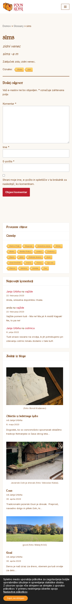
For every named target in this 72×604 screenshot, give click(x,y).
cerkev (39, 251)
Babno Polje (15, 246)
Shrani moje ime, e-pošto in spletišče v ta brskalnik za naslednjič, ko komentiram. (35, 182)
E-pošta (8, 161)
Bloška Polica (25, 251)
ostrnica (30, 328)
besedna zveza (44, 246)
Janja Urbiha (13, 291)
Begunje (28, 246)
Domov (7, 26)
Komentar (9, 103)
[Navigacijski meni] (65, 7)
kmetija (35, 268)
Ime (6, 147)
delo (21, 257)
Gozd (9, 552)
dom (48, 257)
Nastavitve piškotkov (15, 591)
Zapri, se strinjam (15, 598)
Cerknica (51, 251)
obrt (29, 69)
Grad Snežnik (15, 263)
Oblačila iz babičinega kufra (22, 416)
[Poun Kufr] (13, 6)
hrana (28, 263)
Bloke (19, 69)
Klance (12, 268)
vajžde (29, 291)
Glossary (19, 26)
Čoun (9, 490)
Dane (12, 257)
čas (45, 268)
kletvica (24, 268)
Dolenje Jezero (35, 257)
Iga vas (50, 263)
